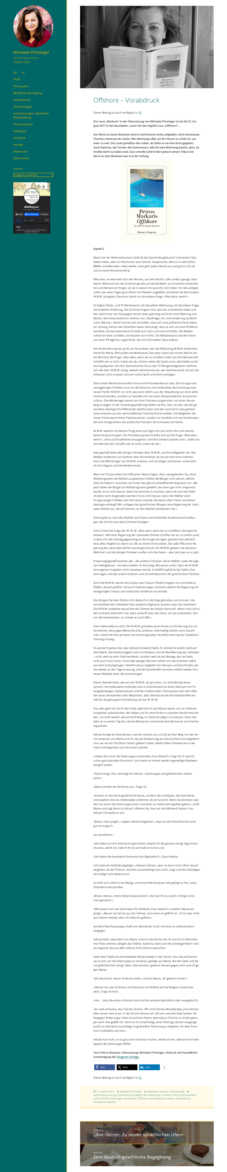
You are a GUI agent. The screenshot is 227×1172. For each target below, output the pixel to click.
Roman (171, 1098)
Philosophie (20, 86)
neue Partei (130, 1098)
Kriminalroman (187, 1095)
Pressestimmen (23, 124)
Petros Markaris (157, 1098)
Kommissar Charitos (160, 1095)
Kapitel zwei (140, 1095)
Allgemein (152, 1091)
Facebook (19, 138)
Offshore (142, 1098)
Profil (16, 79)
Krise (96, 1098)
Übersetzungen (23, 106)
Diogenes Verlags (128, 1057)
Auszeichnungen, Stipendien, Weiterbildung (31, 115)
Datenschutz (21, 158)
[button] (104, 1067)
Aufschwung (100, 1095)
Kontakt (18, 144)
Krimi (175, 1095)
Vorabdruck (99, 1102)
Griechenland (125, 1095)
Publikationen (22, 100)
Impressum (20, 151)
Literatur (164, 1091)
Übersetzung (177, 1091)
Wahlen (111, 1102)
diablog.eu (19, 131)
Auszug (112, 1095)
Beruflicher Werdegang (27, 93)
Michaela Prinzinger (31, 52)
